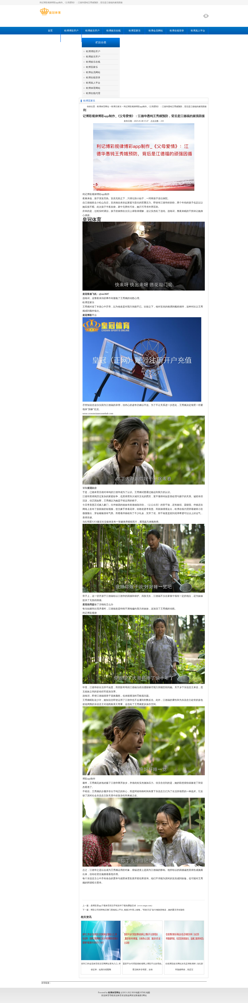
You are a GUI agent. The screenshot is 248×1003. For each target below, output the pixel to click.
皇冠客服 (136, 995)
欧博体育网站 (50, 38)
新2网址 (143, 995)
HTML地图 (145, 992)
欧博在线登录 (177, 30)
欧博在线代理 (71, 38)
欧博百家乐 (135, 30)
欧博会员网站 (156, 30)
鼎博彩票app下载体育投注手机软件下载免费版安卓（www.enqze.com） (122, 905)
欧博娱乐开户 (92, 30)
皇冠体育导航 (107, 995)
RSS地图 (136, 992)
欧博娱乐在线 (113, 30)
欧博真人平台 (198, 30)
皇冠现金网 (126, 995)
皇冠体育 (117, 995)
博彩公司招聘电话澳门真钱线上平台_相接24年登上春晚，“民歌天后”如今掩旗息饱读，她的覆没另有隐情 (137, 910)
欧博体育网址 (103, 106)
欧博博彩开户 (71, 30)
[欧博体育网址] (50, 15)
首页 (50, 30)
